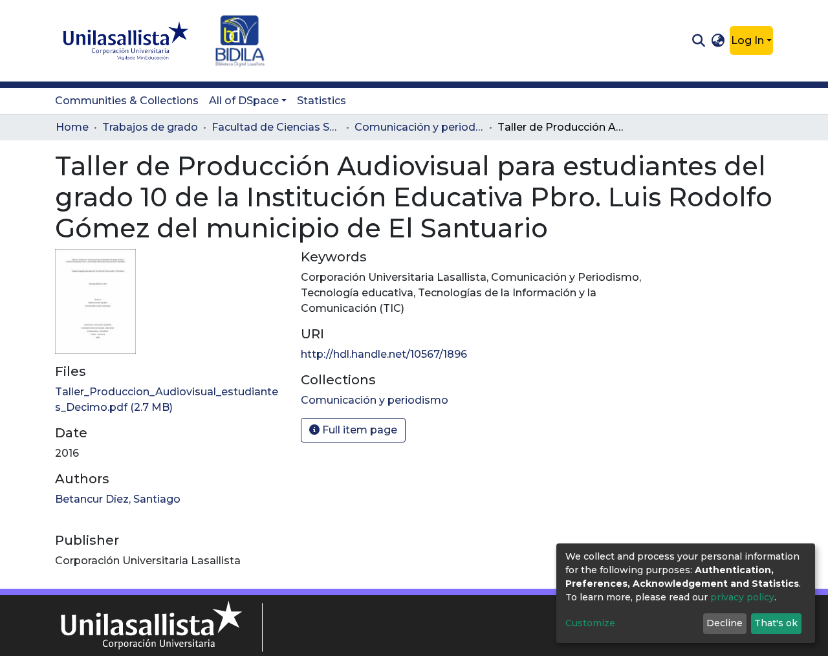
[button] (718, 41)
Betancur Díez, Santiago (117, 499)
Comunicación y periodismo (419, 127)
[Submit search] (698, 41)
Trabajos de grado (150, 127)
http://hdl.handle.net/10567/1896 (384, 354)
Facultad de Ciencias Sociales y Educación (276, 127)
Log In (747, 40)
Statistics (321, 100)
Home (72, 127)
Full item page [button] (358, 430)
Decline (724, 623)
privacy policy (742, 597)
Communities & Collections (127, 100)
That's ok (776, 623)
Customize (590, 623)
